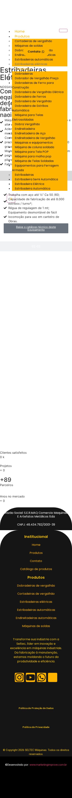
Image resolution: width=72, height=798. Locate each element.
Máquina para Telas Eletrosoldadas (27, 117)
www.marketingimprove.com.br (48, 764)
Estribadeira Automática (32, 188)
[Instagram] (19, 677)
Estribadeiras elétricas (31, 64)
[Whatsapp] (41, 677)
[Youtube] (30, 677)
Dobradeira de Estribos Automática (30, 108)
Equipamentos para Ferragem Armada (35, 167)
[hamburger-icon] (63, 30)
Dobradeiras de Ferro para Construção (33, 85)
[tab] (36, 246)
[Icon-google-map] (52, 677)
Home (20, 31)
